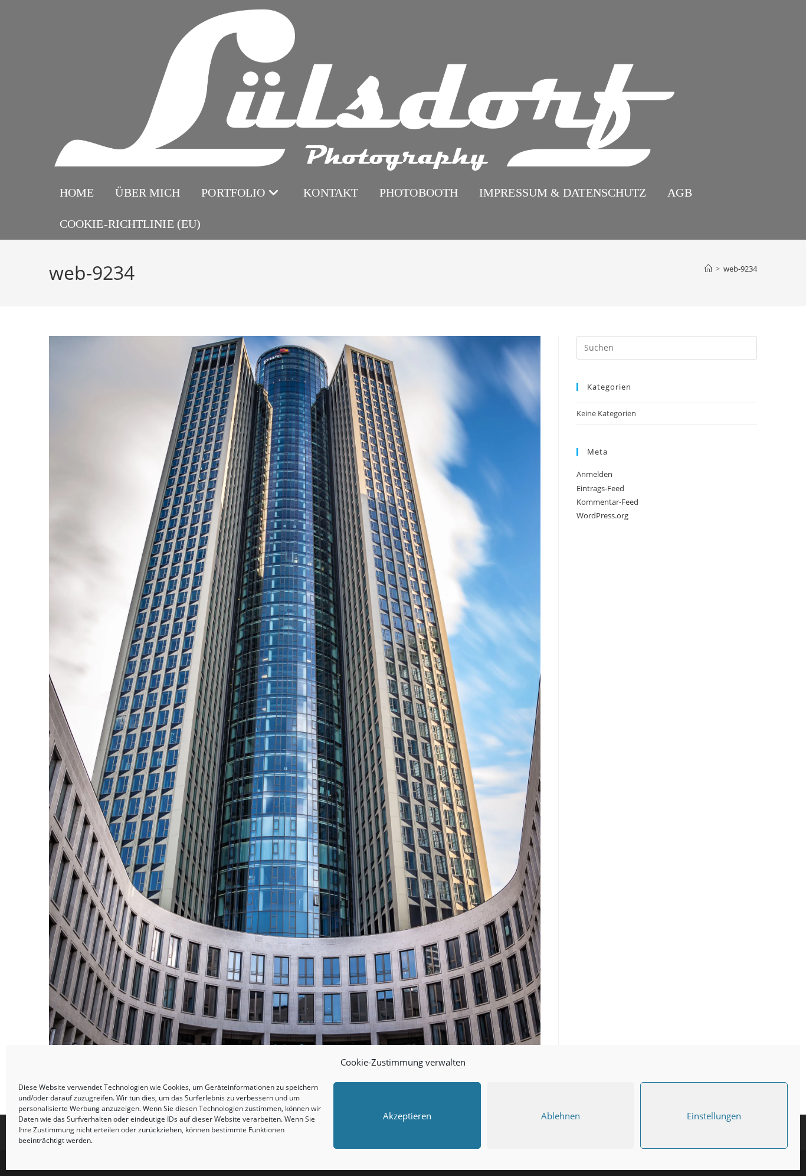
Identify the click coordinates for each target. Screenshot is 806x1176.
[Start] (708, 268)
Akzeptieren (407, 1116)
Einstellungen (714, 1116)
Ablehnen (560, 1116)
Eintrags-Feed (600, 488)
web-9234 (740, 268)
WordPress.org (602, 515)
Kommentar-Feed (607, 501)
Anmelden (594, 474)
